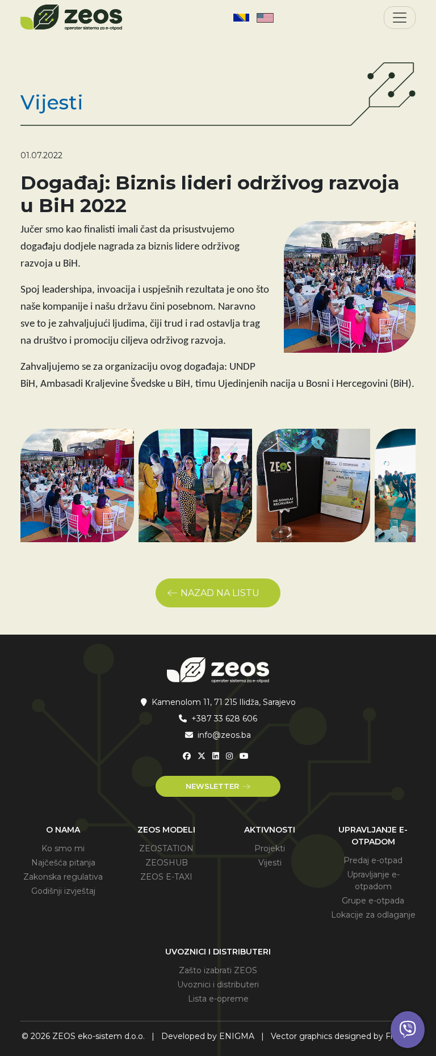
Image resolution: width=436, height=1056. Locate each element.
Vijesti (270, 863)
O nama (63, 830)
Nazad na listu (220, 593)
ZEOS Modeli (166, 830)
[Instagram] (229, 756)
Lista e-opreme (218, 999)
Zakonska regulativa (63, 877)
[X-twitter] (202, 756)
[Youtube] (244, 756)
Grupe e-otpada (373, 901)
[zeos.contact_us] (408, 1029)
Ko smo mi (63, 848)
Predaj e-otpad (373, 860)
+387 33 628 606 (224, 718)
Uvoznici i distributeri (218, 952)
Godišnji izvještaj (63, 891)
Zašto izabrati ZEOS (218, 970)
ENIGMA (236, 1036)
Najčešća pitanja (63, 863)
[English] (265, 17)
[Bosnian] (241, 17)
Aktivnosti (269, 830)
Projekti (269, 848)
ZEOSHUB (166, 863)
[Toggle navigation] (400, 17)
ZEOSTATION (166, 848)
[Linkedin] (215, 756)
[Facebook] (187, 756)
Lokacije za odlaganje (373, 915)
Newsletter (212, 786)
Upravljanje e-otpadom (373, 836)
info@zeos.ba (224, 735)
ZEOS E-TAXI (166, 877)
